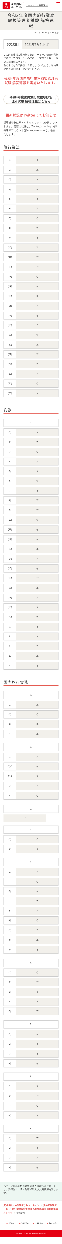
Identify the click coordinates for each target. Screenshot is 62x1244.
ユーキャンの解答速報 (37, 5)
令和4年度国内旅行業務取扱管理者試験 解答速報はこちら (31, 99)
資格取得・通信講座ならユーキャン (21, 1205)
